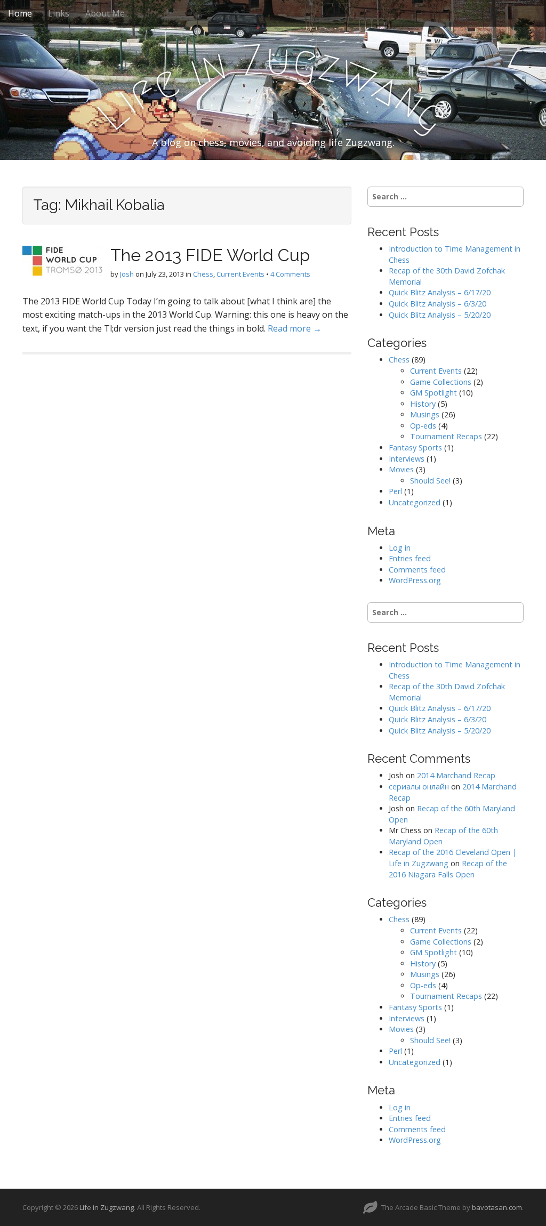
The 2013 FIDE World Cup (210, 255)
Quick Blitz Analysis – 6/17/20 (440, 292)
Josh (127, 274)
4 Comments (290, 274)
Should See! (430, 480)
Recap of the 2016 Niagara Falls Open (448, 869)
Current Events (240, 274)
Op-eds (423, 426)
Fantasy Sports (415, 447)
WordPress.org (415, 580)
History (423, 404)
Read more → (295, 328)
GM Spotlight (433, 393)
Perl (395, 491)
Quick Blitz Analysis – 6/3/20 (437, 304)
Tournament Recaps (446, 436)
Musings (424, 414)
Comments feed (417, 569)
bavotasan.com (497, 1207)
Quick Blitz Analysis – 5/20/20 (440, 315)
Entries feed (410, 558)
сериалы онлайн (419, 786)
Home (20, 13)
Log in (400, 548)
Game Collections (440, 382)
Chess (203, 274)
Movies (401, 469)
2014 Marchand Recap (456, 775)
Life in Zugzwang (106, 1207)
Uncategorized (414, 502)
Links (58, 13)
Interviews (406, 459)
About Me (105, 13)
